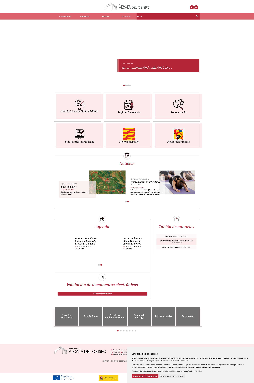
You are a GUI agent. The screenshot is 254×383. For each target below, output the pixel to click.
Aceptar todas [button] (138, 376)
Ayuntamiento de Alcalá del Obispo (147, 67)
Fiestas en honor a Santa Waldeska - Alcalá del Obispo (133, 241)
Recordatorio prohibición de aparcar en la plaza (175, 240)
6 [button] (132, 330)
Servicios (105, 16)
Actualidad (126, 16)
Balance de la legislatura (170, 247)
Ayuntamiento (64, 16)
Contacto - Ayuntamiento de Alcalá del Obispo (119, 361)
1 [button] (118, 330)
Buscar (196, 17)
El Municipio (85, 16)
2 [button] (121, 330)
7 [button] (135, 330)
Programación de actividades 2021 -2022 (145, 183)
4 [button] (126, 330)
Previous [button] (53, 316)
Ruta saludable (68, 186)
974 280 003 (116, 352)
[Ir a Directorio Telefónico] (192, 7)
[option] (66, 316)
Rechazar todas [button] (152, 376)
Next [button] (201, 316)
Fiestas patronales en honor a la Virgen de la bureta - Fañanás (86, 241)
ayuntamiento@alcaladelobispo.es (123, 354)
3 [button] (124, 330)
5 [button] (129, 330)
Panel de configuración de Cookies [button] (171, 376)
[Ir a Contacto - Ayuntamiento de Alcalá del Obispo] (196, 7)
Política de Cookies (194, 371)
